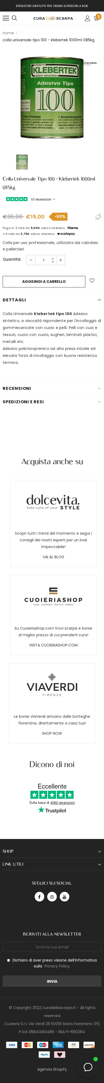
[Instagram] (52, 896)
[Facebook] (39, 896)
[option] (52, 97)
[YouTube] (64, 896)
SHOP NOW (52, 733)
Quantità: (12, 259)
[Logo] (53, 18)
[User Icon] (87, 18)
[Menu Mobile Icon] (6, 18)
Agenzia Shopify (52, 1069)
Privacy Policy (57, 966)
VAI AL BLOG (53, 557)
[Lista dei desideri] (92, 280)
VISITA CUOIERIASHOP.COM (53, 645)
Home (8, 33)
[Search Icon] (14, 18)
